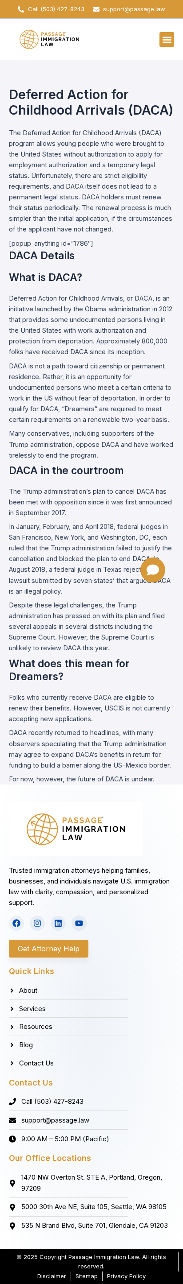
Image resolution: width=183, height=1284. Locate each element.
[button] (166, 39)
